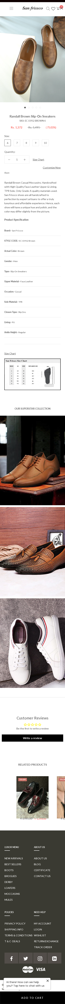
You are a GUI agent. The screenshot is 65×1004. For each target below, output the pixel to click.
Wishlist (40, 935)
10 (45, 142)
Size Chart (38, 159)
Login (38, 929)
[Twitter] (17, 172)
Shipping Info (14, 929)
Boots (9, 870)
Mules (9, 899)
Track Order (43, 947)
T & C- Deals (12, 941)
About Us (40, 858)
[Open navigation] (11, 8)
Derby (9, 881)
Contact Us (42, 876)
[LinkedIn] (54, 958)
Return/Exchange (46, 941)
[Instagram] (40, 958)
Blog (37, 864)
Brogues (11, 876)
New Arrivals (14, 858)
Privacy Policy (15, 923)
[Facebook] (13, 172)
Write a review (32, 738)
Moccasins (12, 893)
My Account (42, 923)
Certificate (42, 870)
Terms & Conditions (18, 935)
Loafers (10, 887)
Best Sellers (13, 864)
